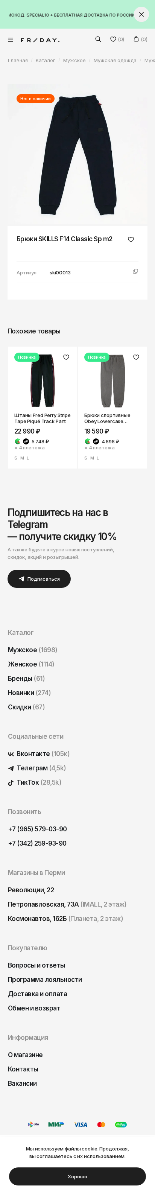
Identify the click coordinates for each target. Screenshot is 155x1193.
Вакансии (22, 1083)
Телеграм (40, 768)
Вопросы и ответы (36, 965)
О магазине (25, 1055)
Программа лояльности (45, 979)
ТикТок (38, 782)
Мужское (33, 650)
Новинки (29, 693)
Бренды (26, 678)
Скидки (26, 707)
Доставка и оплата (37, 994)
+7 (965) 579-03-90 (37, 829)
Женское (31, 664)
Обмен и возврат (34, 1008)
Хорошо (77, 1176)
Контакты (23, 1069)
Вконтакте (42, 754)
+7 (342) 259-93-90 (37, 843)
